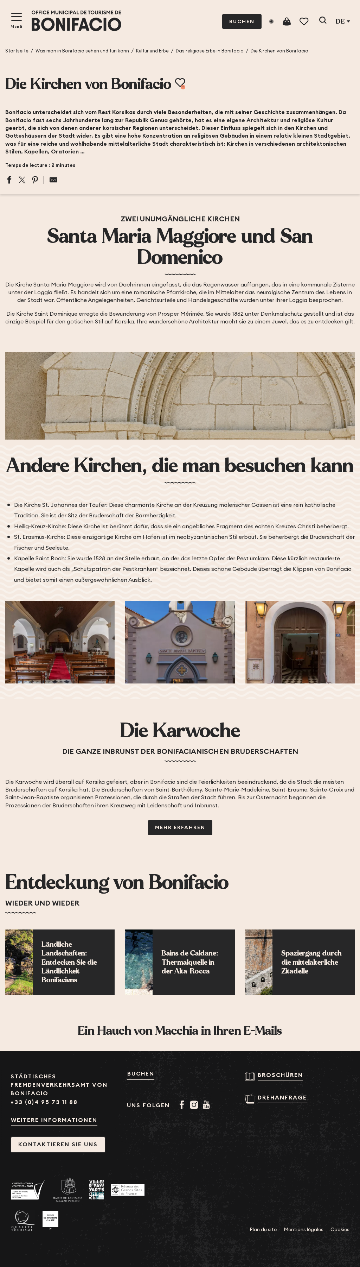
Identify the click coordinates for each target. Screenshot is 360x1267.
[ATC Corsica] (28, 1189)
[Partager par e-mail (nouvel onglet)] (50, 180)
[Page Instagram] (195, 1105)
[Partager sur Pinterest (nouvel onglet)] (35, 180)
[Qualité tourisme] (23, 1220)
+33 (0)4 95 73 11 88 (44, 1102)
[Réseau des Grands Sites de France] (127, 1190)
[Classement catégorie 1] (50, 1220)
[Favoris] (305, 21)
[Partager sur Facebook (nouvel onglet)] (9, 180)
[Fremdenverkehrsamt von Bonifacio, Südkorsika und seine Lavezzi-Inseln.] (76, 21)
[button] (323, 21)
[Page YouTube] (207, 1105)
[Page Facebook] (183, 1105)
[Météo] (271, 21)
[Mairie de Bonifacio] (67, 1190)
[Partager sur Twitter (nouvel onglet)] (22, 180)
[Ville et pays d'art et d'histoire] (96, 1189)
